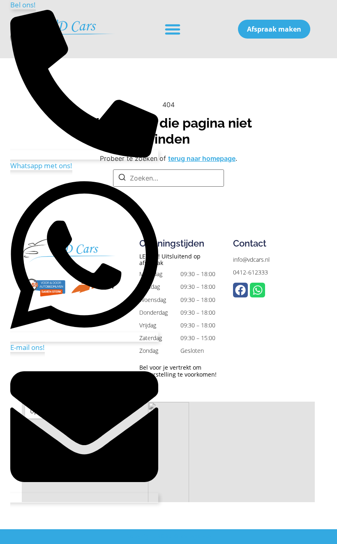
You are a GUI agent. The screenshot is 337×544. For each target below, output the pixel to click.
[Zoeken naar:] (168, 178)
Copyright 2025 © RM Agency (168, 536)
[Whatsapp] (257, 290)
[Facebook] (240, 290)
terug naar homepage (201, 158)
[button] (172, 29)
